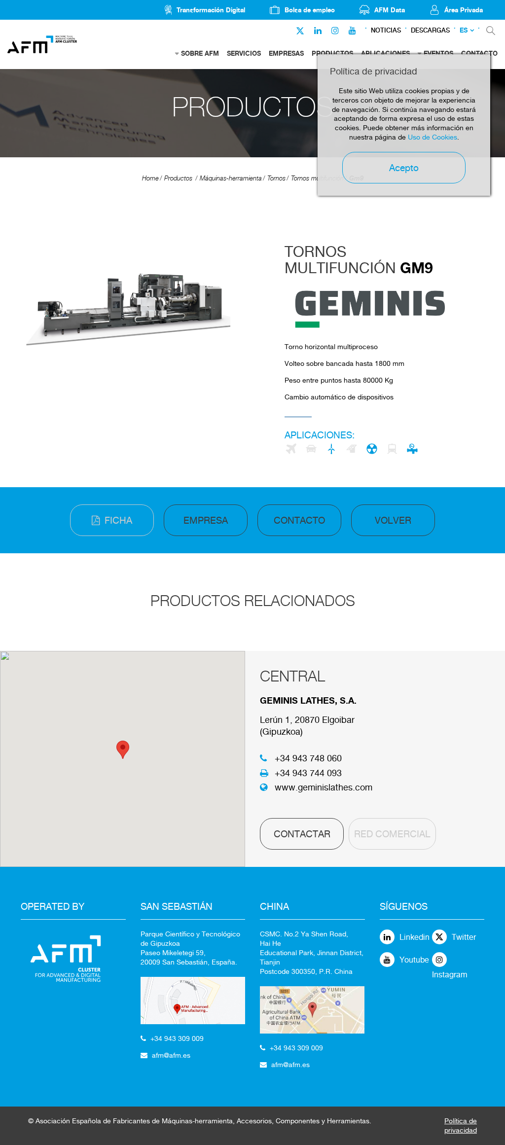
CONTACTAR (302, 833)
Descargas (430, 30)
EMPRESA (205, 520)
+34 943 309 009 (177, 1038)
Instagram (450, 974)
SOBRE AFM (200, 53)
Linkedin (414, 937)
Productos (178, 178)
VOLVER (393, 520)
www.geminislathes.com (323, 787)
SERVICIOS (244, 53)
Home (150, 178)
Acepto (404, 167)
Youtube (414, 960)
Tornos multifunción (317, 178)
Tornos (276, 178)
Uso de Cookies (432, 137)
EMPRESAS (286, 53)
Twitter (464, 937)
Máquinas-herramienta (231, 178)
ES (464, 30)
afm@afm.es (171, 1055)
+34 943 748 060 (308, 758)
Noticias (386, 30)
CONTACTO (299, 520)
